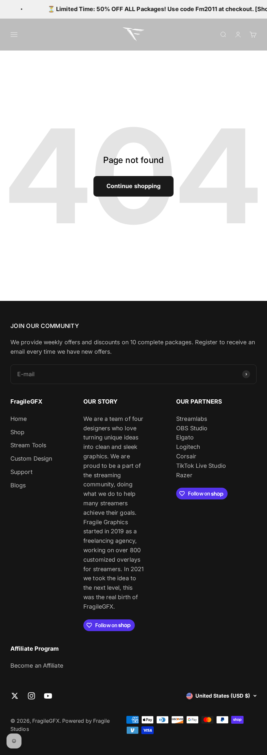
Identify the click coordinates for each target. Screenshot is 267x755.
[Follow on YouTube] (48, 695)
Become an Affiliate (36, 665)
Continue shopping (133, 186)
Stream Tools (28, 445)
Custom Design (31, 458)
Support (21, 471)
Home (18, 418)
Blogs (18, 485)
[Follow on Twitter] (14, 695)
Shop (17, 432)
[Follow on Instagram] (31, 695)
